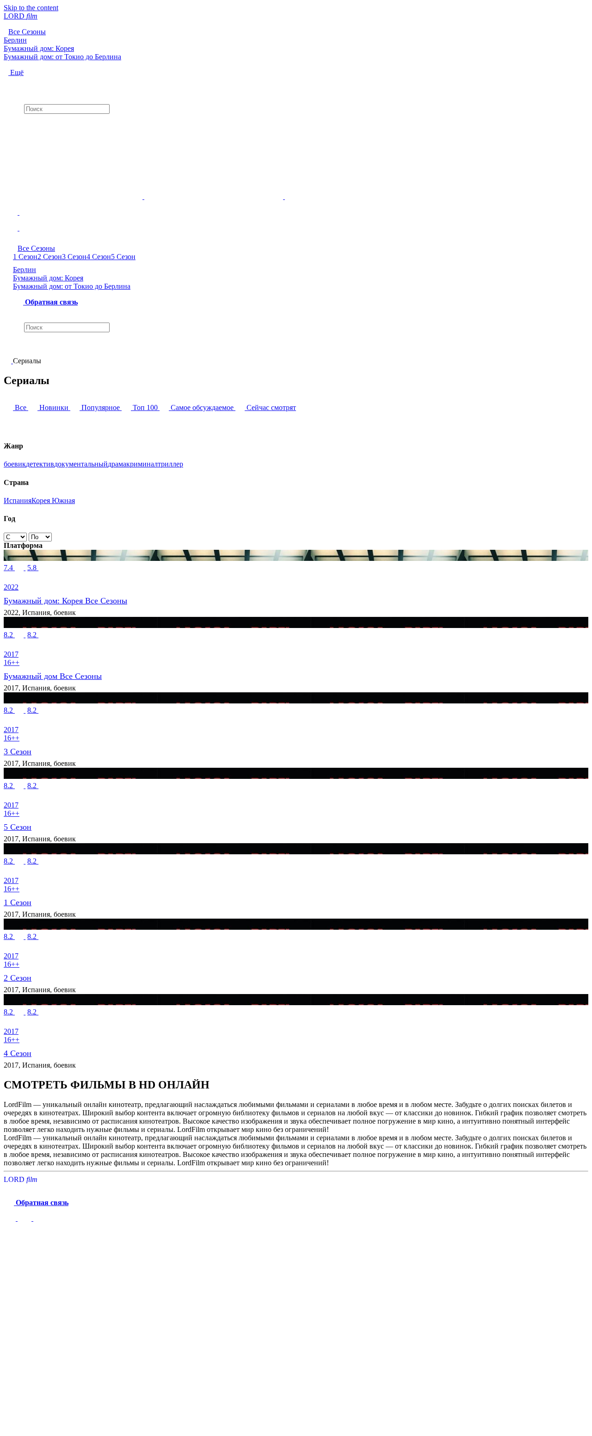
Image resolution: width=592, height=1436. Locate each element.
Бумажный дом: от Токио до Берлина (71, 286)
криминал (142, 464)
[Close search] (8, 348)
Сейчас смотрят (270, 407)
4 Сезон (98, 257)
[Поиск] (296, 85)
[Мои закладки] (296, 122)
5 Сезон (123, 257)
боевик (15, 464)
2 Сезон (49, 257)
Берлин (24, 270)
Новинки (53, 407)
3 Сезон (74, 257)
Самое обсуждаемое (202, 407)
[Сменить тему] (296, 205)
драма (117, 464)
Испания (17, 500)
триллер (170, 464)
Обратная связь (50, 302)
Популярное (101, 407)
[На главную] (8, 361)
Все (20, 407)
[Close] (13, 1239)
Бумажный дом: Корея (48, 278)
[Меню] (296, 224)
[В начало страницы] (11, 1218)
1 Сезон (25, 257)
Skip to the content (31, 8)
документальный (81, 464)
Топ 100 (145, 407)
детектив (40, 464)
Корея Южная (53, 500)
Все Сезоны (36, 248)
